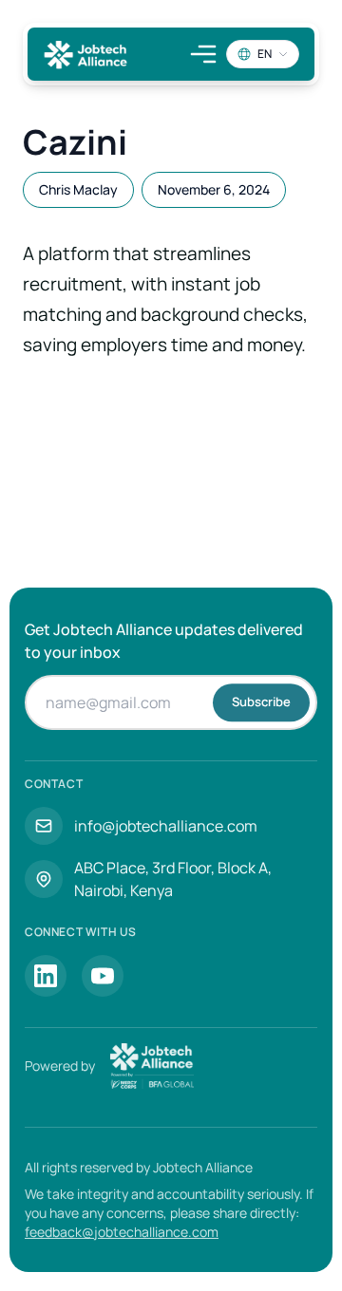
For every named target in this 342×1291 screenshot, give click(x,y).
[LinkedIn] (45, 976)
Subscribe (261, 701)
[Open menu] (203, 54)
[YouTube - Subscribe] (103, 976)
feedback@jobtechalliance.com (121, 1232)
